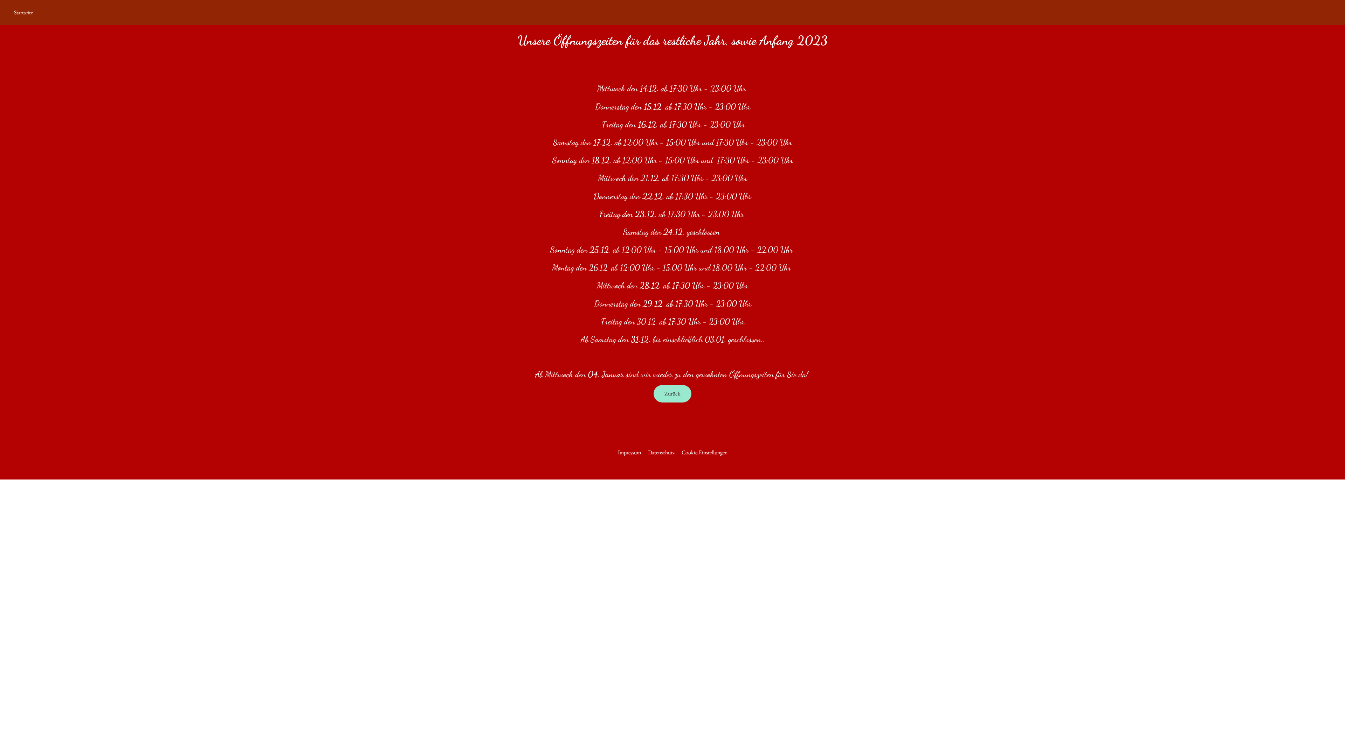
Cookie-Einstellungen (704, 452)
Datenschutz (661, 452)
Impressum (629, 452)
